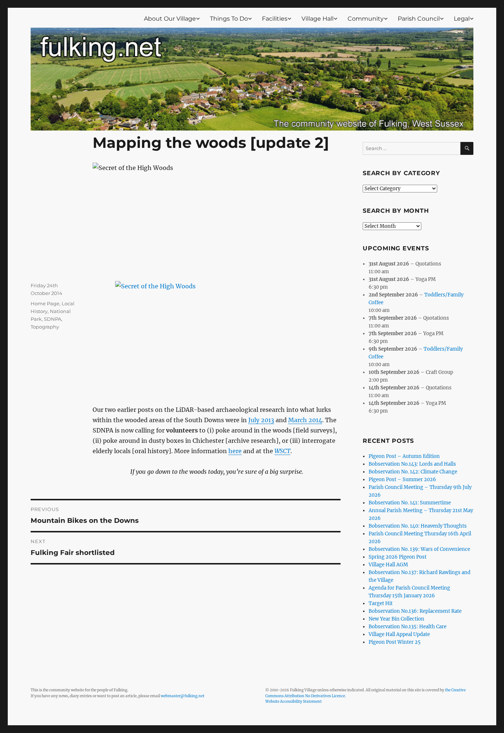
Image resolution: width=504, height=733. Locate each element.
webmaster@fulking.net (182, 696)
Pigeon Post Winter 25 (395, 642)
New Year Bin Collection (396, 619)
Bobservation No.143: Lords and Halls (412, 464)
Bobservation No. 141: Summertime (410, 503)
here (235, 451)
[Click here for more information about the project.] (217, 332)
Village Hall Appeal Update (399, 634)
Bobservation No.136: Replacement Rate (415, 611)
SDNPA (52, 319)
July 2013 (261, 420)
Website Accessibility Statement (293, 701)
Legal (462, 18)
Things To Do (229, 18)
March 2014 (305, 420)
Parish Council (419, 18)
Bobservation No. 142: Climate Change (413, 472)
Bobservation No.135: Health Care (407, 626)
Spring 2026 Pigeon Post (398, 557)
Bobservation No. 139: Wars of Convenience (419, 549)
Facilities (274, 18)
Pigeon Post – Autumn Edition (404, 456)
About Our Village (170, 18)
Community (366, 18)
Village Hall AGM (388, 565)
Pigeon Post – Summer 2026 (402, 479)
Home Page (45, 303)
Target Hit (381, 603)
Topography (45, 327)
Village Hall (317, 18)
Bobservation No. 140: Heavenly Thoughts (418, 526)
